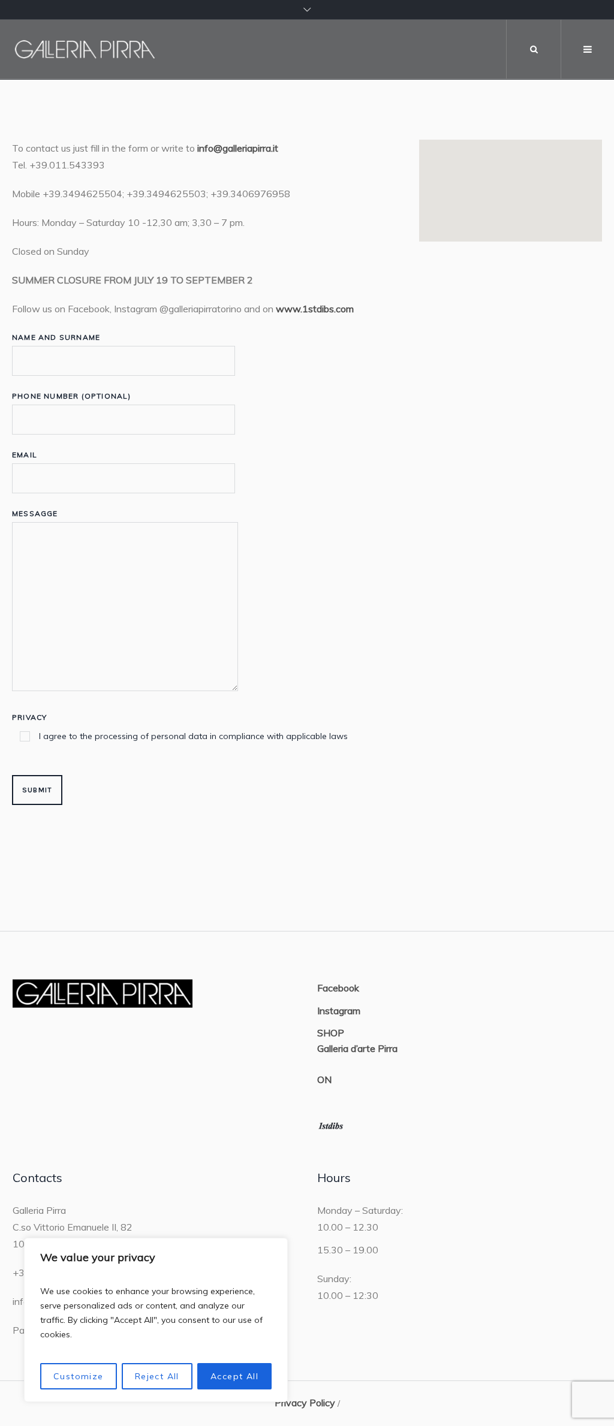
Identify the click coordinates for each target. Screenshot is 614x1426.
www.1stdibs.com (315, 309)
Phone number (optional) (71, 395)
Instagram (338, 1011)
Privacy (180, 727)
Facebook (338, 988)
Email (24, 454)
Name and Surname (56, 337)
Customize (78, 1376)
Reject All (157, 1376)
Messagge (35, 513)
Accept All (234, 1376)
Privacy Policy (305, 1403)
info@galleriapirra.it (237, 148)
